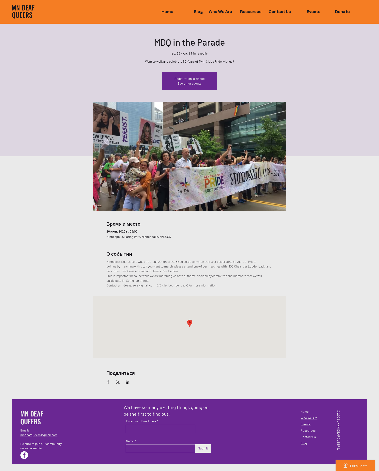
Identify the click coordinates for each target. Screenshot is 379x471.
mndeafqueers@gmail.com (38, 435)
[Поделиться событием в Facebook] (108, 382)
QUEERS (22, 15)
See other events (190, 83)
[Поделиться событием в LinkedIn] (127, 382)
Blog (304, 443)
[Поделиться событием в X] (118, 382)
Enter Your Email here (141, 421)
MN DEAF (23, 7)
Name (130, 441)
